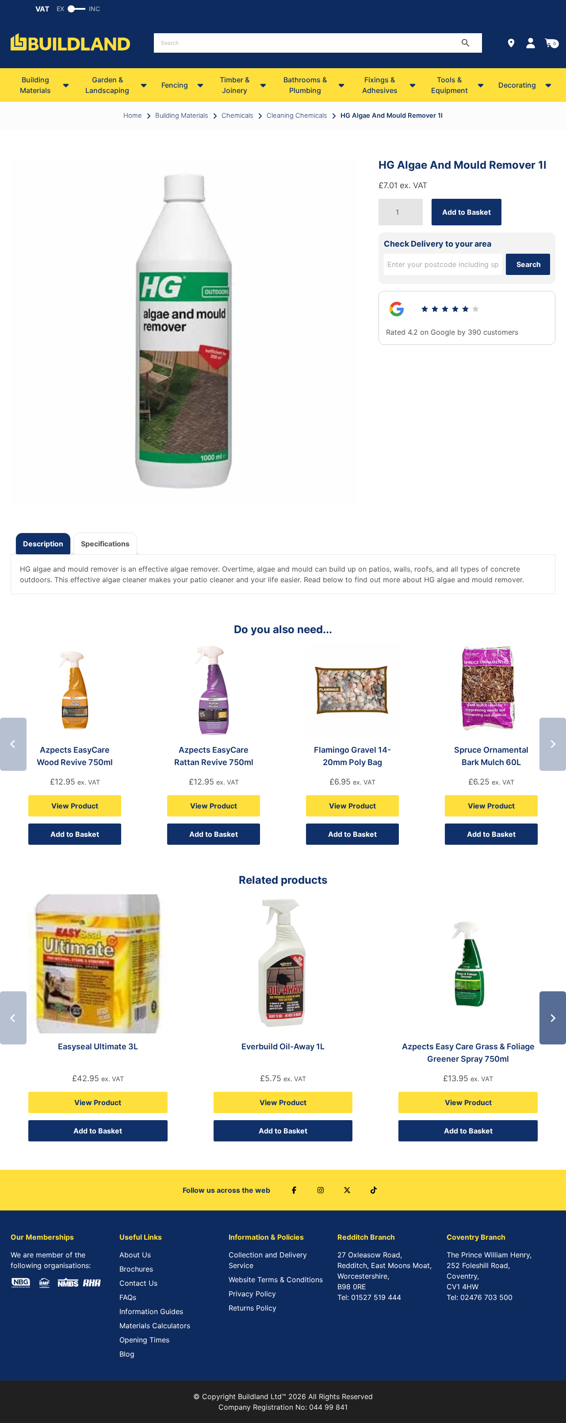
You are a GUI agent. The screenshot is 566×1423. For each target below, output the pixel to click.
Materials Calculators (154, 1325)
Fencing (174, 85)
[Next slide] (552, 744)
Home (132, 116)
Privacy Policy (252, 1293)
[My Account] (530, 43)
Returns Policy (252, 1307)
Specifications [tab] (105, 543)
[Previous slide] (13, 744)
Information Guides (151, 1311)
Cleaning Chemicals (297, 116)
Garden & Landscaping (107, 85)
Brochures (136, 1268)
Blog (126, 1354)
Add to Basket (466, 212)
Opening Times (144, 1339)
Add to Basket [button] (74, 834)
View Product (74, 805)
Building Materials (35, 85)
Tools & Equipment (449, 85)
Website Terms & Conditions (276, 1279)
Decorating (517, 85)
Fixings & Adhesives (380, 85)
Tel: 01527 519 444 (369, 1297)
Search (528, 264)
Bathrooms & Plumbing (305, 85)
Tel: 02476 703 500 (479, 1297)
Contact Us (138, 1283)
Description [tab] (43, 543)
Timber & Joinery (234, 85)
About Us (135, 1254)
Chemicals (237, 116)
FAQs (127, 1297)
